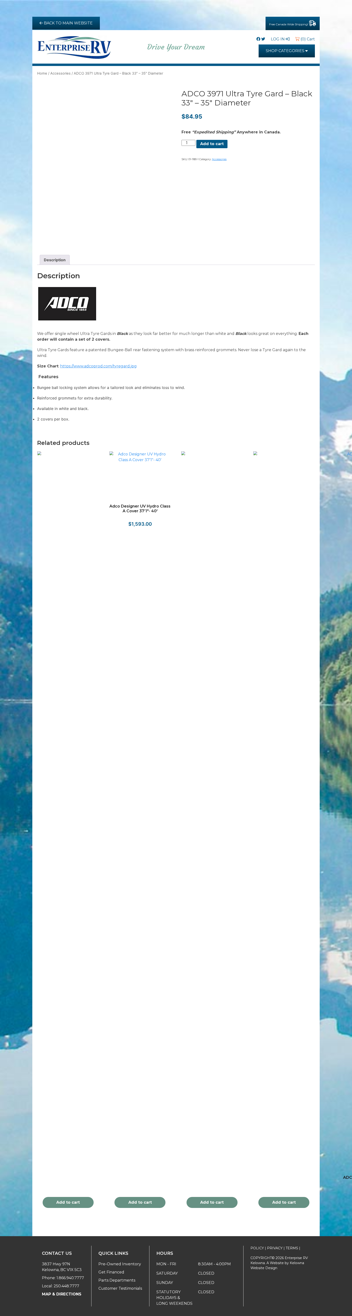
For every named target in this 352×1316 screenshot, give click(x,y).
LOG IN (278, 39)
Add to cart (212, 144)
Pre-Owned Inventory (119, 1264)
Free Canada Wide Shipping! (289, 24)
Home (42, 73)
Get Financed (111, 1272)
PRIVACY (275, 1248)
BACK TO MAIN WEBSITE (68, 23)
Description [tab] (55, 259)
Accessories (60, 73)
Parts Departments (116, 1280)
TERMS (292, 1248)
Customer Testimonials (120, 1288)
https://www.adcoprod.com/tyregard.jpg (98, 366)
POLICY (257, 1248)
